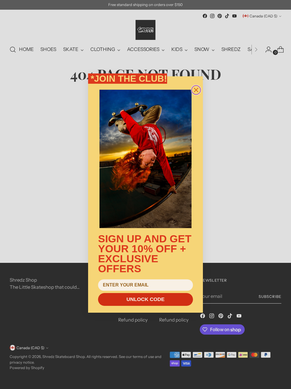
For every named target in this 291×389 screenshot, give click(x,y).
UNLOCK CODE (145, 299)
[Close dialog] (196, 90)
